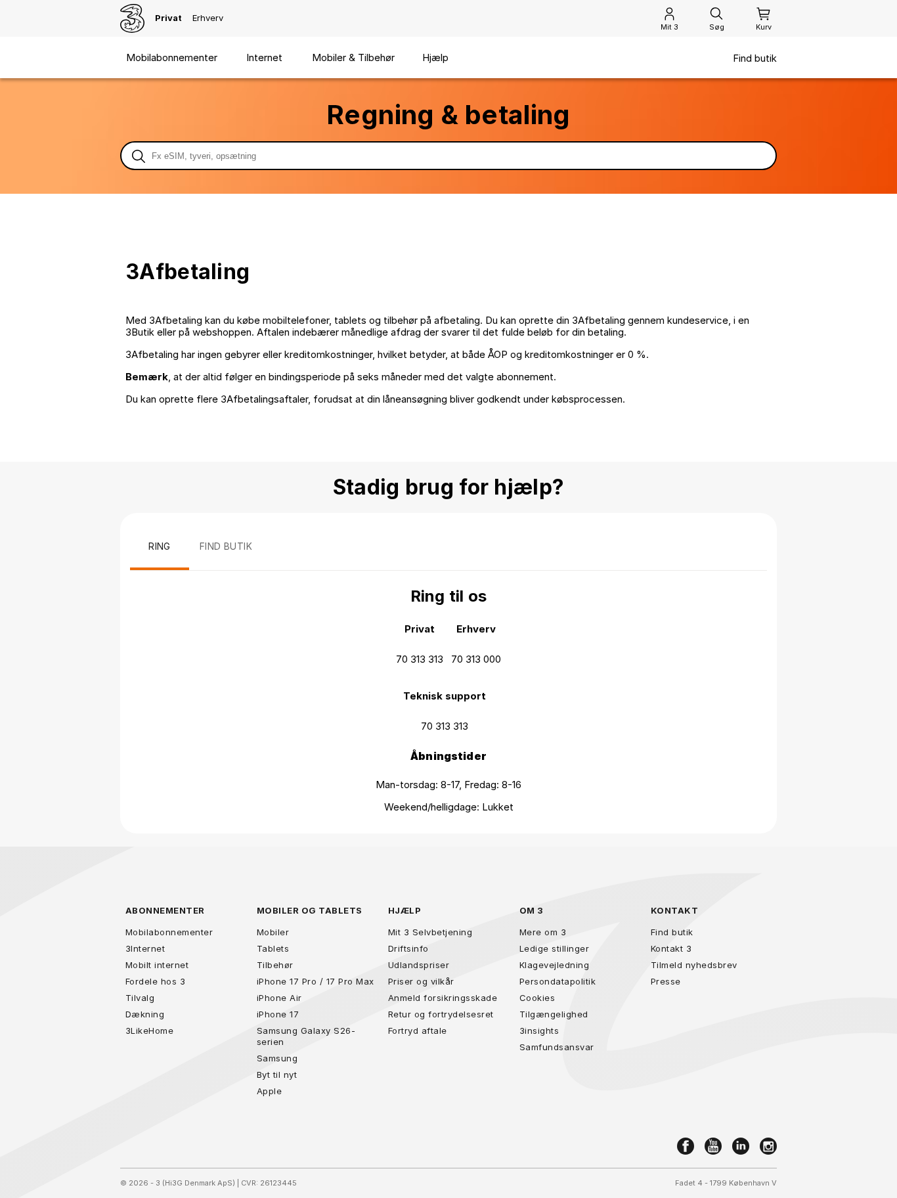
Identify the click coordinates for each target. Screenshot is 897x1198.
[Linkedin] (740, 1146)
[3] (132, 18)
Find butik (755, 58)
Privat (168, 17)
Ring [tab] (159, 546)
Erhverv (207, 17)
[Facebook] (685, 1146)
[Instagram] (768, 1146)
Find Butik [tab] (226, 546)
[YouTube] (713, 1146)
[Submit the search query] (138, 156)
